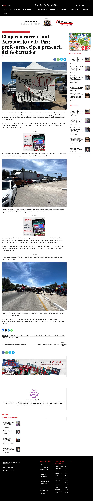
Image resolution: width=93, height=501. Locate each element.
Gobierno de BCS (33, 335)
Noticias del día (25, 32)
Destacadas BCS (7, 32)
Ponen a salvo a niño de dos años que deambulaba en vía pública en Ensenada (8, 423)
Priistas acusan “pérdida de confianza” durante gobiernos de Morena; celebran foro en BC (9, 441)
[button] (89, 5)
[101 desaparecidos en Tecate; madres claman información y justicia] (87, 87)
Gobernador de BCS (25, 335)
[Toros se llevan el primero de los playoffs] (18, 432)
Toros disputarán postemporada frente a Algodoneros (9, 449)
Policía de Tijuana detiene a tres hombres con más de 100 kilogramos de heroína (76, 60)
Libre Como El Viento (43, 335)
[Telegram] (64, 59)
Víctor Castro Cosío (10, 337)
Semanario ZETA (60, 335)
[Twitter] (86, 5)
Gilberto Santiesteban (11, 56)
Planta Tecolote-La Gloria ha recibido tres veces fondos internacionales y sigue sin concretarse (76, 78)
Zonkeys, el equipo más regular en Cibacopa (14, 344)
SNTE (3, 337)
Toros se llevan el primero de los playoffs (8, 432)
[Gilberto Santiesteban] (3, 56)
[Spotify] (83, 5)
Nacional (16, 32)
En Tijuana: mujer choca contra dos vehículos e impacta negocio (51, 344)
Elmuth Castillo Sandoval (14, 335)
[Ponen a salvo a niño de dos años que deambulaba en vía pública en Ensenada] (18, 423)
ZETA (17, 337)
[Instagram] (80, 5)
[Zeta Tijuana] (46, 4)
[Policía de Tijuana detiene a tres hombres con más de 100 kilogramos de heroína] (87, 59)
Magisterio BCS (52, 335)
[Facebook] (76, 5)
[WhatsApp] (58, 59)
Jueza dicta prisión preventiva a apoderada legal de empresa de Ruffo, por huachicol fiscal (76, 96)
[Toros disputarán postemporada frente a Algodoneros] (18, 449)
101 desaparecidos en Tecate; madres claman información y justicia (76, 87)
